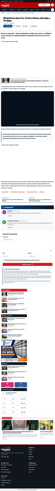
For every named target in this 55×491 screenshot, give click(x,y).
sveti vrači (41, 191)
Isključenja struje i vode (6, 464)
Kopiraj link (34, 26)
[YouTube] (53, 1)
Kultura (37, 9)
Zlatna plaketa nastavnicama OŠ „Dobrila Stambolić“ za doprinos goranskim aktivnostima (18, 432)
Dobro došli (4, 9)
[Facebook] (48, 1)
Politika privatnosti (5, 482)
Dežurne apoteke (5, 469)
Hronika (31, 9)
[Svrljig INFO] (5, 5)
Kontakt (21, 1)
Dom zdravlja (5, 191)
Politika (43, 9)
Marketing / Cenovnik (6, 480)
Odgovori (10, 215)
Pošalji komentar (26, 264)
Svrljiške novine (4, 1)
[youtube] (8, 457)
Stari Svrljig (31, 467)
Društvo (19, 9)
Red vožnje (3, 467)
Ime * (4, 253)
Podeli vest (8, 26)
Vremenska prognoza (6, 472)
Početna (3, 12)
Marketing (16, 1)
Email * (30, 253)
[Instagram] (50, 1)
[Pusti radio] (52, 4)
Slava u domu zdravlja (32, 191)
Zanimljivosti (32, 469)
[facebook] (2, 457)
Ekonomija (25, 9)
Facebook (18, 26)
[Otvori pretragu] (52, 9)
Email (26, 26)
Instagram (7, 386)
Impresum (11, 1)
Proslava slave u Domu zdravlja (17, 191)
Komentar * (6, 236)
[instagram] (5, 457)
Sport (48, 9)
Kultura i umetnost (33, 464)
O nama (3, 477)
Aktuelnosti (12, 9)
